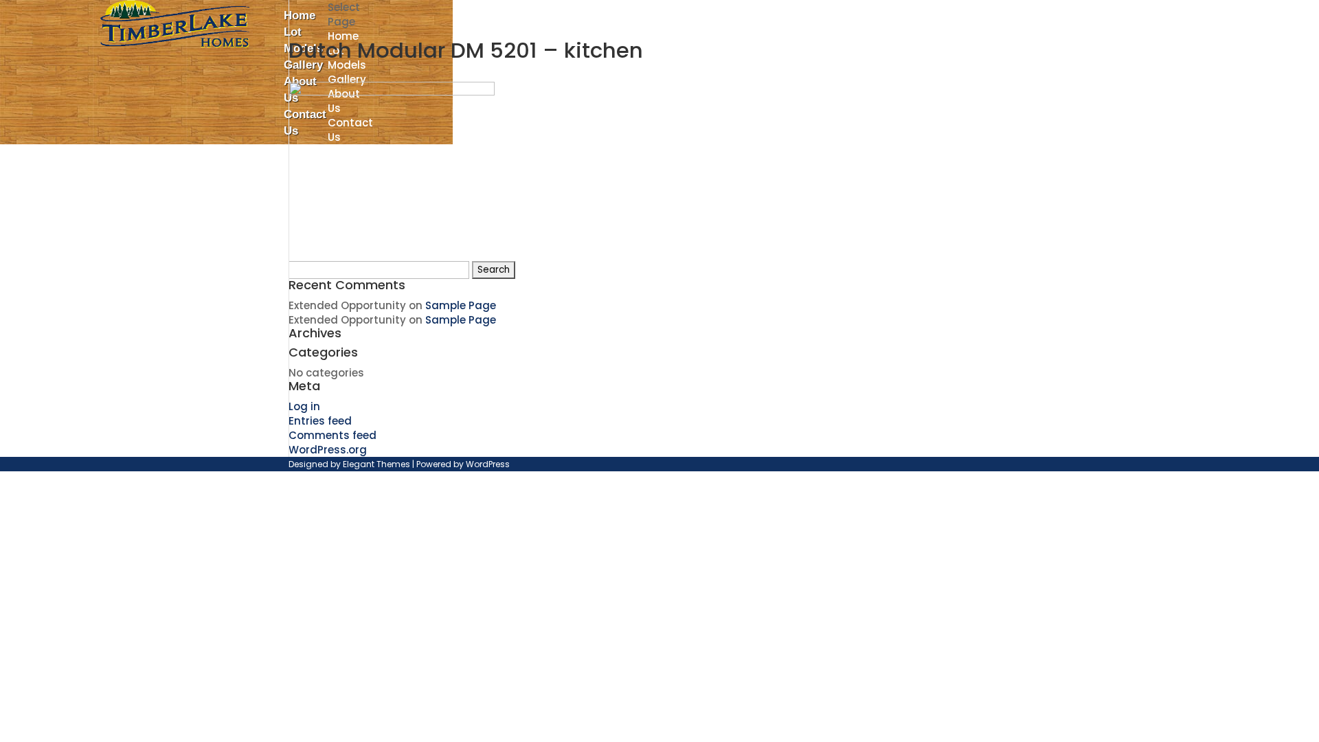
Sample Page (460, 305)
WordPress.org (328, 449)
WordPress (488, 464)
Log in (304, 406)
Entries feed (320, 421)
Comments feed (332, 435)
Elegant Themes (376, 464)
